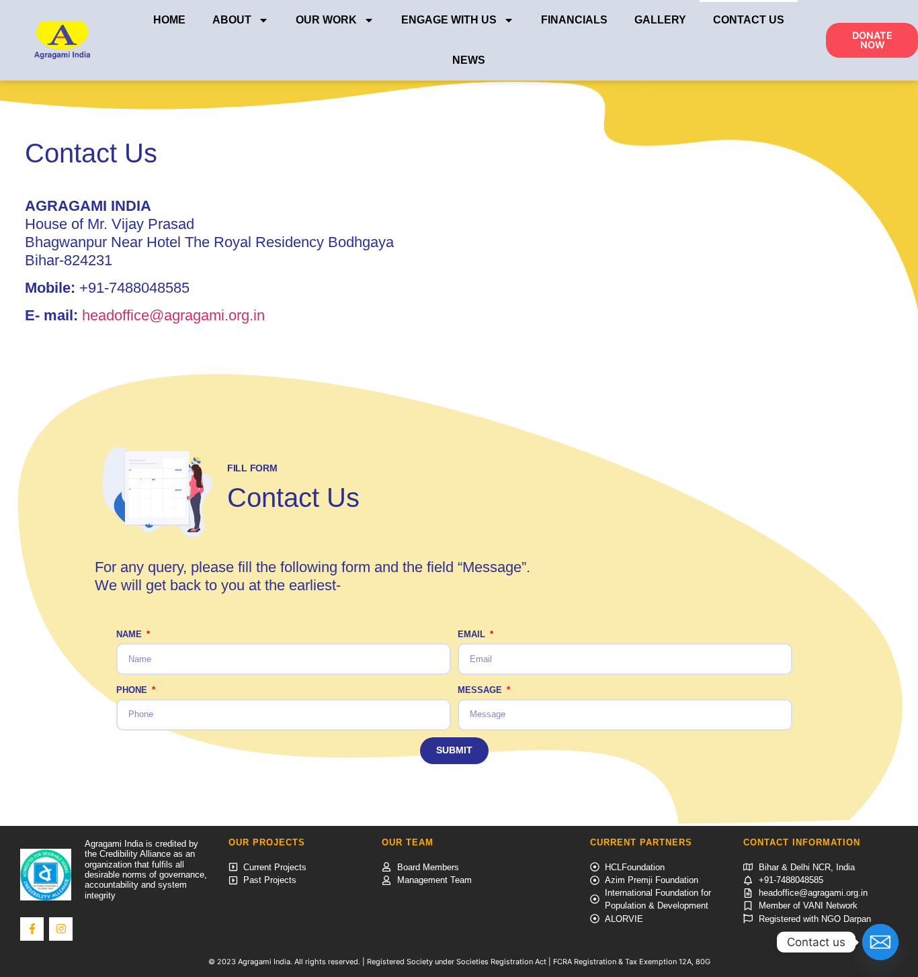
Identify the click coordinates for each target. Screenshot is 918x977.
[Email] (880, 942)
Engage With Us (449, 20)
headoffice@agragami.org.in (173, 315)
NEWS (468, 60)
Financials (574, 20)
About (231, 20)
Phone (133, 690)
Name (130, 634)
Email (473, 634)
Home (169, 20)
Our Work (326, 20)
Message (481, 690)
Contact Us (748, 20)
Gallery (660, 20)
